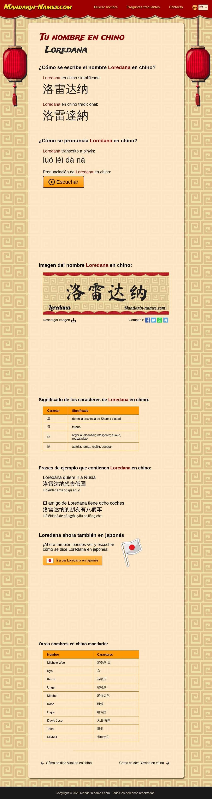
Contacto (176, 7)
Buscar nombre (106, 7)
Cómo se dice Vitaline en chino (69, 763)
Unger (51, 687)
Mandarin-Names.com (38, 7)
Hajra (50, 712)
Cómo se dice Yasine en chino (141, 763)
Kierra (51, 679)
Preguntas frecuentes (143, 7)
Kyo (50, 671)
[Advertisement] (107, 225)
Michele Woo (56, 662)
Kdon (50, 704)
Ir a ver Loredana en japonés (77, 560)
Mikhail (52, 737)
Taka (50, 729)
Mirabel (52, 695)
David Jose (55, 720)
